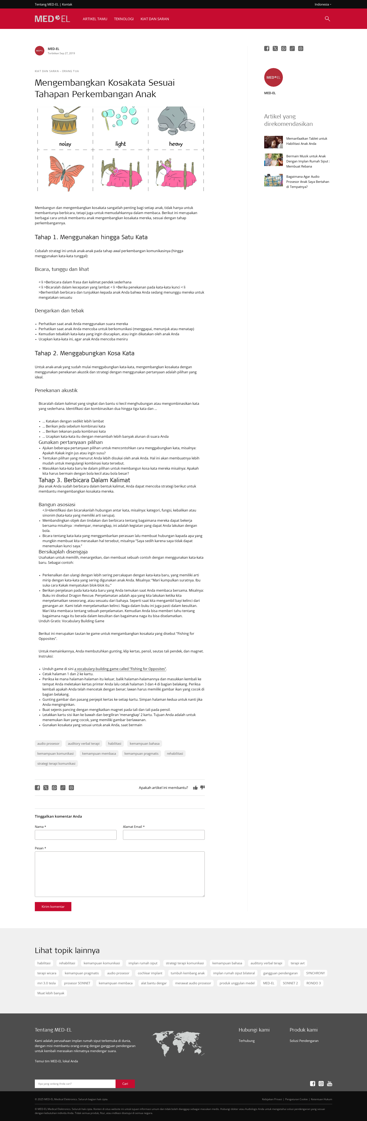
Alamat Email (134, 826)
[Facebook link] (312, 1083)
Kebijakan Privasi (272, 1099)
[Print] (71, 787)
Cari (125, 1083)
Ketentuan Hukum (321, 1099)
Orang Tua (70, 71)
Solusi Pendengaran (304, 1041)
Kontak (67, 4)
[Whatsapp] (54, 787)
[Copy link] (62, 787)
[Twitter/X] (45, 787)
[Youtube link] (329, 1083)
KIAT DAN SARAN (47, 71)
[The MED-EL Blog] (52, 19)
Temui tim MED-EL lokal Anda (56, 1061)
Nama (40, 826)
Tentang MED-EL (47, 4)
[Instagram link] (321, 1083)
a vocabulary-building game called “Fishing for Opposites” (120, 668)
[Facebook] (37, 787)
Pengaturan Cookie (296, 1099)
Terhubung (247, 1041)
